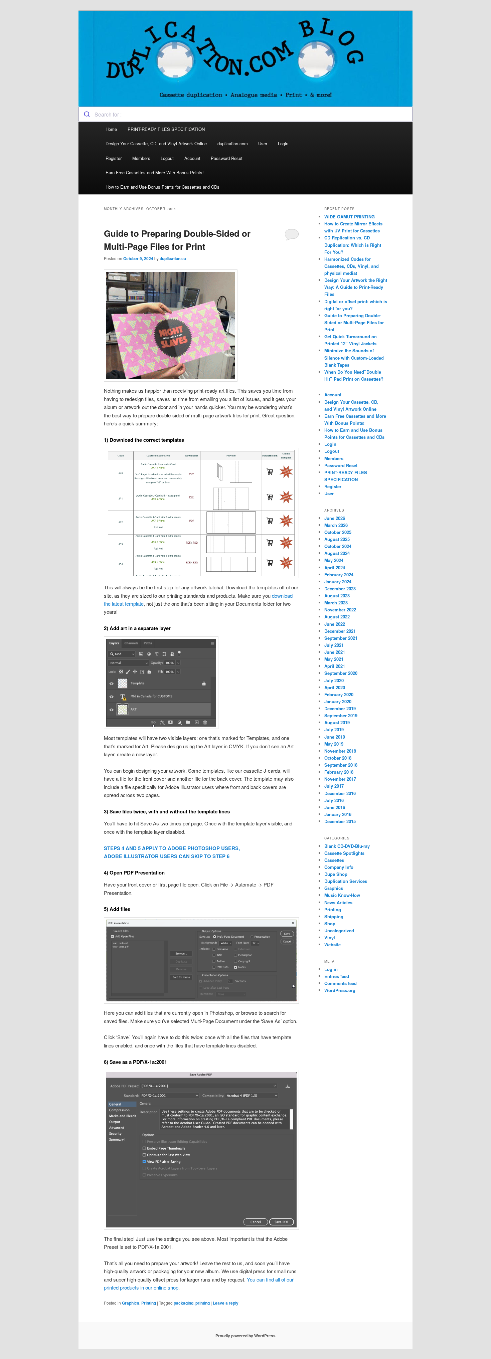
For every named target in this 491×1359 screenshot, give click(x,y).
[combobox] (245, 114)
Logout (167, 158)
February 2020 (338, 694)
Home (111, 129)
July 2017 (334, 786)
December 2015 (340, 821)
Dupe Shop (335, 874)
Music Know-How (342, 895)
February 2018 (338, 772)
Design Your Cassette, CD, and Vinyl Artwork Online (156, 143)
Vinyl (329, 937)
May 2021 (333, 659)
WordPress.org (339, 990)
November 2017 (340, 779)
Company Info (338, 867)
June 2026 (334, 518)
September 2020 (340, 673)
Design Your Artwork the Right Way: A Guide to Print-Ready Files (355, 287)
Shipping (333, 916)
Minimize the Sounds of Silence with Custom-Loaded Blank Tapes (354, 357)
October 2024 (337, 546)
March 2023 (336, 602)
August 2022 (337, 616)
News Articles (338, 902)
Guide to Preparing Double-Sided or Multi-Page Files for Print (354, 322)
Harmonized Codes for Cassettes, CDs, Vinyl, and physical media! (351, 266)
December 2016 (340, 793)
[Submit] (87, 114)
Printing (148, 1303)
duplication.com (232, 143)
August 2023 (337, 595)
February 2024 (338, 574)
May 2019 (333, 744)
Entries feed (336, 976)
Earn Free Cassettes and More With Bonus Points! (155, 172)
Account (192, 158)
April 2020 (334, 687)
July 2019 (334, 729)
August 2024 (337, 553)
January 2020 (337, 701)
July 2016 (334, 800)
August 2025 (337, 539)
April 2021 (334, 666)
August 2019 (337, 722)
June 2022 (334, 624)
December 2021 (340, 631)
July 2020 (334, 680)
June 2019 (334, 737)
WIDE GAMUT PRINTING (349, 216)
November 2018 (340, 751)
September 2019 (340, 715)
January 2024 (337, 581)
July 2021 (334, 645)
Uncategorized (339, 930)
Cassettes (334, 860)
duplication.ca (173, 258)
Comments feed (340, 983)
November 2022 (340, 609)
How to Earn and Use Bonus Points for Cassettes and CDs (162, 187)
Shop (329, 923)
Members (141, 158)
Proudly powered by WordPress (245, 1336)
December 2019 (340, 708)
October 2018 (337, 758)
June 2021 (334, 652)
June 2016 (334, 807)
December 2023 (340, 588)
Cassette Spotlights (344, 853)
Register (114, 158)
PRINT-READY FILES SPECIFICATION (167, 129)
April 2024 (334, 567)
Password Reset (226, 158)
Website (332, 944)
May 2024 (333, 560)
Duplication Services (345, 881)
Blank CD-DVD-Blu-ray (347, 846)
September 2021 (340, 638)
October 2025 (337, 532)
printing (202, 1303)
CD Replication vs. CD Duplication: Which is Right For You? (352, 244)
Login (283, 143)
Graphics (130, 1303)
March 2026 (336, 525)
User (262, 143)
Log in (331, 969)
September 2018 (340, 765)
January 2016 (337, 814)
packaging (183, 1303)
